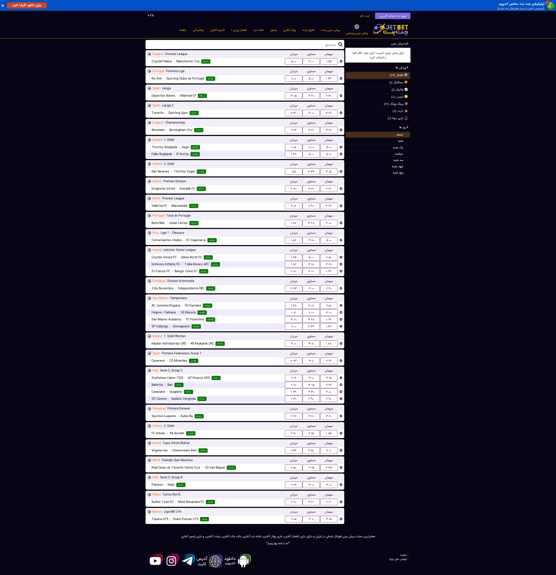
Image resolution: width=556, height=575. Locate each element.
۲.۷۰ (293, 502)
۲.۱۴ (293, 378)
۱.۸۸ (293, 223)
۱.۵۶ (293, 240)
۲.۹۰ (311, 206)
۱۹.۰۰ (329, 147)
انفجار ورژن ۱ (239, 30)
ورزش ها (401, 67)
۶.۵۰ (329, 305)
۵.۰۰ (293, 61)
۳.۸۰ (311, 240)
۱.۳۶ (328, 326)
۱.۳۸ (293, 154)
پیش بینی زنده (330, 30)
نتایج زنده (309, 30)
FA (151, 15)
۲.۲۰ (328, 502)
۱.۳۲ (328, 78)
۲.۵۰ (293, 467)
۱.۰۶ (293, 312)
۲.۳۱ (293, 113)
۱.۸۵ (328, 433)
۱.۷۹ (328, 319)
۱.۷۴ (293, 391)
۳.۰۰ (311, 113)
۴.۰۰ (311, 61)
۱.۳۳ (293, 450)
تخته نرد (258, 30)
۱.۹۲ (328, 271)
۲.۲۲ (293, 130)
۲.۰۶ (293, 206)
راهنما (183, 30)
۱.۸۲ (293, 264)
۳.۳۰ (329, 113)
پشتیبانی (198, 30)
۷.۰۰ (293, 326)
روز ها (403, 127)
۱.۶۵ (328, 61)
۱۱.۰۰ (311, 147)
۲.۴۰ (329, 188)
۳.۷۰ (311, 264)
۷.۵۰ (329, 257)
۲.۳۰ (329, 95)
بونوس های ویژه (398, 559)
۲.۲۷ (293, 416)
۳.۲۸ (311, 223)
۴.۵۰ (311, 450)
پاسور (273, 30)
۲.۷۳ (294, 288)
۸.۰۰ (293, 78)
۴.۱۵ (328, 171)
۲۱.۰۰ (329, 312)
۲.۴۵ (329, 467)
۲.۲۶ (293, 484)
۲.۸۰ (293, 188)
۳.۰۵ (294, 95)
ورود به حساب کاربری (392, 15)
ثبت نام (365, 15)
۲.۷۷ (294, 360)
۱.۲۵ (293, 257)
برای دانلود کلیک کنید (26, 5)
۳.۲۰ (311, 130)
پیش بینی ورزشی (357, 33)
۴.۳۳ (311, 171)
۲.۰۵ (293, 519)
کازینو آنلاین (217, 30)
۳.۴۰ (311, 95)
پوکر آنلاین (289, 30)
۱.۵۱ (293, 171)
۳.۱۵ (329, 378)
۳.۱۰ (311, 360)
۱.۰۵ (293, 147)
